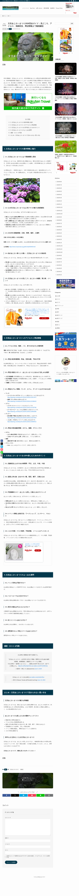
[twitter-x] (70, 1)
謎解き (58, 328)
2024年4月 (59, 271)
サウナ (58, 299)
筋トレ (58, 324)
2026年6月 (59, 188)
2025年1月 (59, 242)
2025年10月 (59, 213)
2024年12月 (59, 245)
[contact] (74, 1)
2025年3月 (59, 236)
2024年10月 (59, 252)
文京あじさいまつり (14, 769)
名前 (6, 838)
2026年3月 (59, 197)
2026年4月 (59, 194)
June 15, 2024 (41, 680)
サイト (6, 850)
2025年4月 (59, 233)
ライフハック (60, 305)
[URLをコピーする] (49, 795)
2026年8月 (59, 181)
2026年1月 (59, 204)
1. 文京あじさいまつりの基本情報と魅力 (22, 122)
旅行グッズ (59, 315)
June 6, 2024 (38, 668)
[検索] (76, 1)
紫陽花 (21, 769)
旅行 (10, 28)
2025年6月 (59, 226)
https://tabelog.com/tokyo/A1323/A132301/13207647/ (21, 397)
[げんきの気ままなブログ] (10, 8)
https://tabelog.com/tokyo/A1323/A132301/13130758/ (21, 407)
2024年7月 (59, 262)
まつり (58, 302)
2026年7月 (59, 185)
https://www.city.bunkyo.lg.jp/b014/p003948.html (22, 246)
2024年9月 (59, 255)
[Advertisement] (39, 887)
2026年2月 (59, 201)
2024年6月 (59, 265)
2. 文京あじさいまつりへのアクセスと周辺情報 (24, 125)
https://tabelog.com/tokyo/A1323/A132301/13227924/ (21, 417)
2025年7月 (59, 223)
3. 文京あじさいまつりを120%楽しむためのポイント (25, 127)
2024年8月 (59, 258)
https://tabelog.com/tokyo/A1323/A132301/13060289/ (21, 411)
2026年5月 (59, 191)
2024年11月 (59, 249)
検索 (72, 23)
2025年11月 (59, 210)
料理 (58, 308)
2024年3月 (59, 274)
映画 (58, 321)
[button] (6, 795)
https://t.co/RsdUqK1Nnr (24, 666)
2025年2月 (59, 239)
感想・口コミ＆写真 (16, 132)
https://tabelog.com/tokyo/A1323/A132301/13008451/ (21, 421)
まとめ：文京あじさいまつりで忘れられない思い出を (25, 135)
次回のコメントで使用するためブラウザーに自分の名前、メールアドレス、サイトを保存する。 (28, 856)
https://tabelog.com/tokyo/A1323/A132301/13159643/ (21, 401)
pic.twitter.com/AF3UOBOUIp (40, 666)
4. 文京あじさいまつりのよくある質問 (21, 130)
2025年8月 (59, 220)
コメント (8, 817)
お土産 (58, 296)
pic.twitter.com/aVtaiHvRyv (37, 677)
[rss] (72, 1)
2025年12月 (59, 207)
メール (7, 844)
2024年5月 (59, 268)
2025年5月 (59, 229)
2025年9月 (59, 217)
